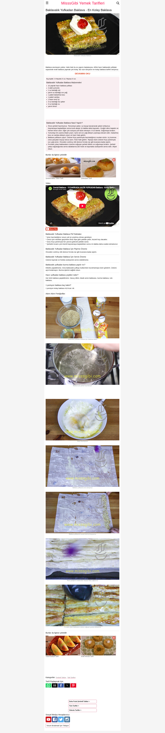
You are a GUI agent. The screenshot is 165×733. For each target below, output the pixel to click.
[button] (82, 73)
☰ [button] (47, 3)
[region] (82, 61)
